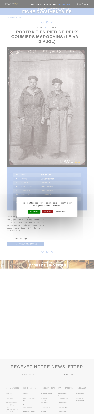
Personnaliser (60, 211)
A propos (53, 9)
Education (50, 4)
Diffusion (37, 4)
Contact (66, 9)
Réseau (42, 9)
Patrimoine (64, 4)
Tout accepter (34, 211)
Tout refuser (47, 211)
